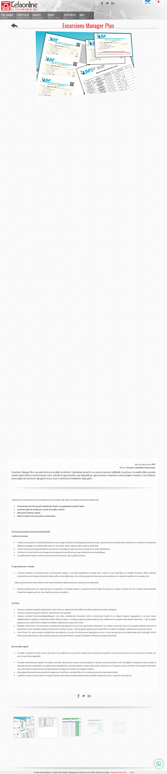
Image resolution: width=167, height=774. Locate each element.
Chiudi (132, 772)
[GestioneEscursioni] (24, 738)
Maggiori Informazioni (119, 772)
